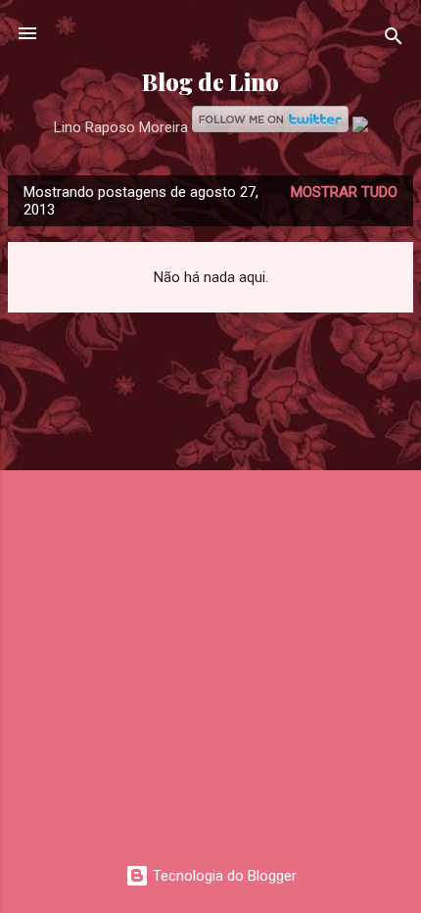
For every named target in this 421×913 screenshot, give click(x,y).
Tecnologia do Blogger (223, 876)
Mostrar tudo (344, 192)
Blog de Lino (210, 82)
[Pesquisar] (393, 40)
